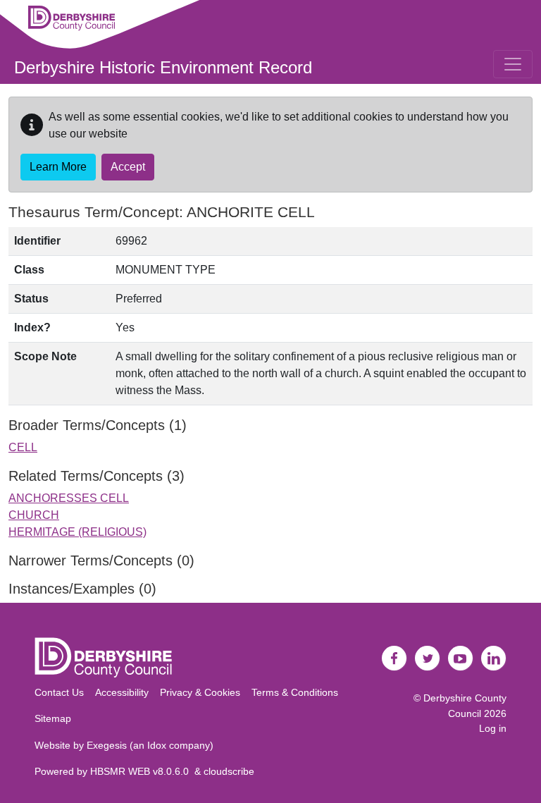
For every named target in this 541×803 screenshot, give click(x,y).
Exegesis (107, 745)
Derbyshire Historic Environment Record (163, 67)
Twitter (427, 658)
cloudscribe (229, 771)
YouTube (460, 658)
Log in (492, 728)
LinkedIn (493, 658)
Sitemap (53, 718)
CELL (22, 447)
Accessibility (122, 692)
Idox (156, 745)
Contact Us (59, 692)
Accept (128, 167)
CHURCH (33, 515)
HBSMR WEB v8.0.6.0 (142, 771)
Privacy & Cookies (200, 692)
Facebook (394, 658)
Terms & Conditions (294, 692)
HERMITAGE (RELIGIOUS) (77, 532)
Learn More (58, 167)
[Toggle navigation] (513, 64)
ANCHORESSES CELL (68, 498)
